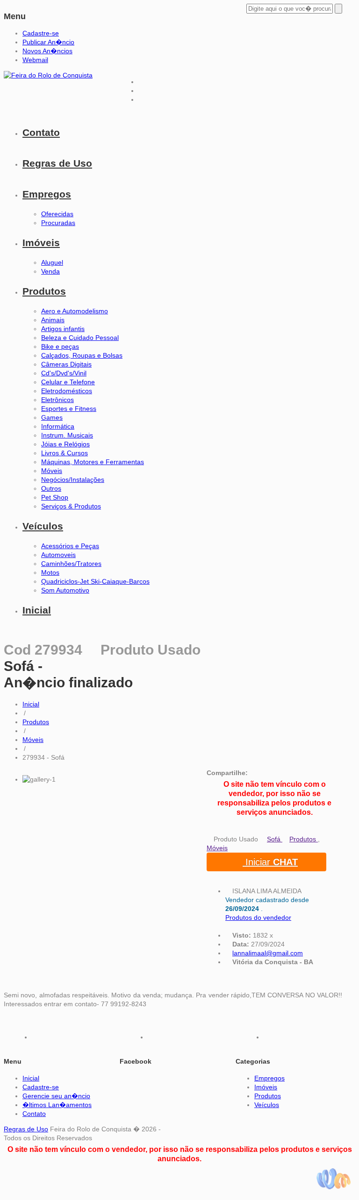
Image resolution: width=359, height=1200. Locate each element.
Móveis (51, 470)
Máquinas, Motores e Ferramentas (92, 462)
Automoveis (58, 554)
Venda (50, 271)
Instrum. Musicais (67, 435)
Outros (51, 488)
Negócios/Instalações (72, 479)
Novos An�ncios (47, 51)
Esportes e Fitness (68, 408)
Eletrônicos (57, 399)
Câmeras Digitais (66, 364)
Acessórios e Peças (70, 546)
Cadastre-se (40, 33)
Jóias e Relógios (65, 444)
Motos (50, 572)
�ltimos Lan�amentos (57, 1104)
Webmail (35, 60)
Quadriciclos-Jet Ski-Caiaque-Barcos (95, 581)
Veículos (42, 526)
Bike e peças (60, 346)
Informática (57, 426)
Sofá (274, 839)
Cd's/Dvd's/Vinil (63, 373)
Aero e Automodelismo (74, 311)
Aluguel (52, 262)
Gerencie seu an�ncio (56, 1096)
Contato (41, 132)
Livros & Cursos (64, 453)
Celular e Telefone (68, 382)
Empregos (46, 194)
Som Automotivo (65, 590)
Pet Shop (54, 497)
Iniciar (270, 862)
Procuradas (58, 222)
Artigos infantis (63, 328)
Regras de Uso (57, 163)
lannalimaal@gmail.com (267, 953)
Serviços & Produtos (71, 506)
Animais (53, 320)
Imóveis (41, 242)
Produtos (44, 291)
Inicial (36, 610)
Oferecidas (57, 214)
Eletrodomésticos (66, 391)
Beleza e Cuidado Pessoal (80, 337)
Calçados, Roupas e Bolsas (81, 355)
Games (52, 417)
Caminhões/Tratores (71, 563)
